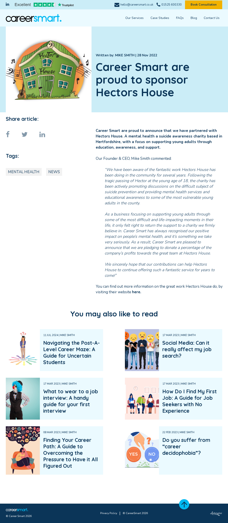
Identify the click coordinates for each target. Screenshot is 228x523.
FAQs (180, 18)
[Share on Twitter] (29, 134)
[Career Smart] (33, 18)
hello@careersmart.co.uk (136, 5)
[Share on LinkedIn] (47, 134)
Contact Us (212, 18)
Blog (194, 18)
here (136, 292)
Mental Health (23, 171)
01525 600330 (171, 5)
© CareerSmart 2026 (135, 513)
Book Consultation (204, 5)
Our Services (134, 18)
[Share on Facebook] (13, 134)
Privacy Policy (108, 513)
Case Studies (160, 18)
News (54, 171)
